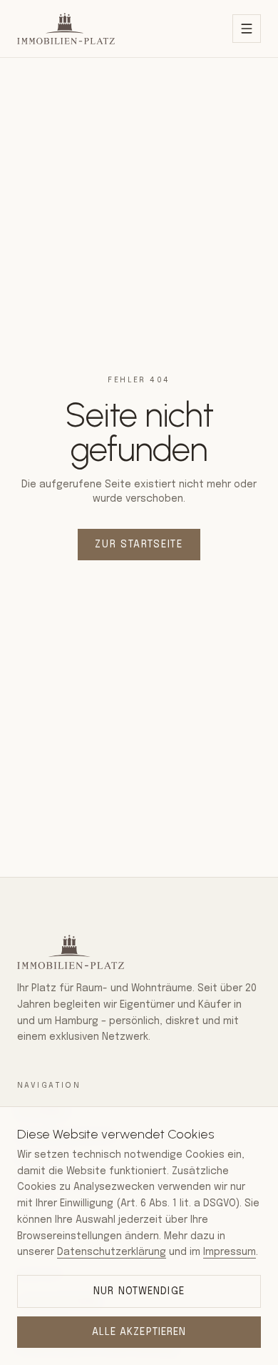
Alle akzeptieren (139, 1332)
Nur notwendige (139, 1291)
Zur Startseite (139, 545)
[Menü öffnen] (246, 28)
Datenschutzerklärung (111, 1252)
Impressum (229, 1252)
